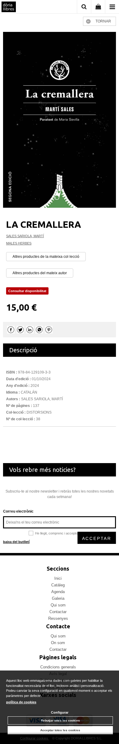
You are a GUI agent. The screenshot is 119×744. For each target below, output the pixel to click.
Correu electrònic (18, 511)
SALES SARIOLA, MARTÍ (25, 236)
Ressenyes (58, 618)
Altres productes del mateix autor (40, 273)
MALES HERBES (18, 243)
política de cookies (21, 702)
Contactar (58, 611)
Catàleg (58, 585)
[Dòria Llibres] (9, 8)
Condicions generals (58, 667)
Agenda (58, 591)
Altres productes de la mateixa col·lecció (46, 256)
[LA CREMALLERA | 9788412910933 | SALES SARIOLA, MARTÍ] (59, 120)
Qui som (58, 605)
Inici (58, 578)
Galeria (58, 598)
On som (58, 642)
